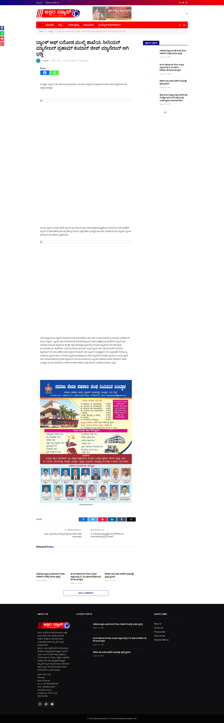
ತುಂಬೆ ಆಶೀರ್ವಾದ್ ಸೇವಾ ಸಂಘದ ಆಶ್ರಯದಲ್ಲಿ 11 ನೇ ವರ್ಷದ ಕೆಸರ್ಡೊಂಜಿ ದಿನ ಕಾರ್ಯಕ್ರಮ (86, 577)
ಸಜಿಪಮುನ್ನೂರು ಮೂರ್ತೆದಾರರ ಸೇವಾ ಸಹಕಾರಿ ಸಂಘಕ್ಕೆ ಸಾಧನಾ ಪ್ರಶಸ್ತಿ (50, 575)
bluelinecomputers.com (128, 718)
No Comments (70, 61)
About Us (158, 624)
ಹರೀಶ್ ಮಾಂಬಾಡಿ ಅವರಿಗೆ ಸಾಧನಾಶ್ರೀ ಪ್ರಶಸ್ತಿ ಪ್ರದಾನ (119, 575)
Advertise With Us (52, 3)
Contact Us (158, 628)
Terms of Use (159, 636)
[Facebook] (44, 72)
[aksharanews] (58, 13)
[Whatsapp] (54, 72)
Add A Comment (86, 593)
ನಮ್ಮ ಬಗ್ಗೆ (39, 3)
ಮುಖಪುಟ (50, 25)
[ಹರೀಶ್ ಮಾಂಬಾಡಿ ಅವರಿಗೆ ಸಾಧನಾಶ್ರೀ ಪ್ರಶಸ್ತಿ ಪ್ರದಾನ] (120, 561)
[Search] (184, 25)
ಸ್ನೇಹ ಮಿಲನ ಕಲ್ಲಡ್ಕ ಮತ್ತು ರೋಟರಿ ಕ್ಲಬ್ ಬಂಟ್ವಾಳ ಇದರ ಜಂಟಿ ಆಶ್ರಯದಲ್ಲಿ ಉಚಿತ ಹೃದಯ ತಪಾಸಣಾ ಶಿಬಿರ (174, 97)
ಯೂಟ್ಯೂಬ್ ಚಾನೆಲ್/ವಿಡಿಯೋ (109, 25)
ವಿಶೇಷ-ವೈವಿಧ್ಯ (73, 25)
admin (46, 61)
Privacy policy (159, 632)
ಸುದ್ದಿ (60, 25)
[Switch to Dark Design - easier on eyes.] (180, 25)
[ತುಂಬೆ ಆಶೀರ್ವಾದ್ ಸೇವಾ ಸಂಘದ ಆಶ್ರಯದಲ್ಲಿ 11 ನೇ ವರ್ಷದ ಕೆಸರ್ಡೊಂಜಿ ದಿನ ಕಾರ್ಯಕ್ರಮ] (86, 561)
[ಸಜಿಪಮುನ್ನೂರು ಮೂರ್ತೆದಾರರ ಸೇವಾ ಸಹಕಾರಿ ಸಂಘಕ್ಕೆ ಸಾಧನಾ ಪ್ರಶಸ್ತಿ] (51, 561)
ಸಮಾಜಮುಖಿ (88, 25)
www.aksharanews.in (101, 718)
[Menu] (40, 25)
